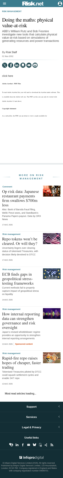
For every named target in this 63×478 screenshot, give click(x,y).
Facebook (23, 445)
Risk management (11, 11)
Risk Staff (11, 52)
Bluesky (34, 445)
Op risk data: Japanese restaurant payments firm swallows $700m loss (20, 198)
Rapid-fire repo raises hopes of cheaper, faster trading (21, 362)
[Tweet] (4, 65)
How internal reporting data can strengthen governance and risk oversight (21, 321)
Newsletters (29, 445)
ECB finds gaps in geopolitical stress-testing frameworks (18, 278)
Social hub (46, 445)
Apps (40, 445)
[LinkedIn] (16, 65)
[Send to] (29, 65)
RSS (52, 445)
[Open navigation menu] (3, 4)
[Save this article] (23, 65)
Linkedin (17, 445)
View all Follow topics (11, 445)
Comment (7, 186)
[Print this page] (35, 65)
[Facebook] (10, 65)
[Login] (60, 3)
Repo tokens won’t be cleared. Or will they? (19, 241)
